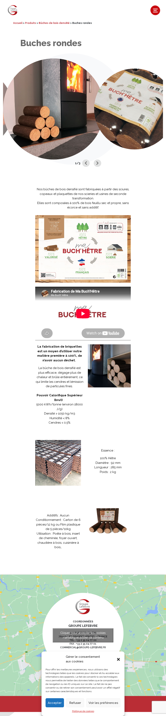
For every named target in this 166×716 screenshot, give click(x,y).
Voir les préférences (103, 703)
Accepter (55, 703)
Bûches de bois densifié (54, 23)
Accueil (17, 23)
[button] (118, 659)
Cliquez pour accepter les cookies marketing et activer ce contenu (83, 635)
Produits (30, 23)
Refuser (75, 703)
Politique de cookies (83, 711)
